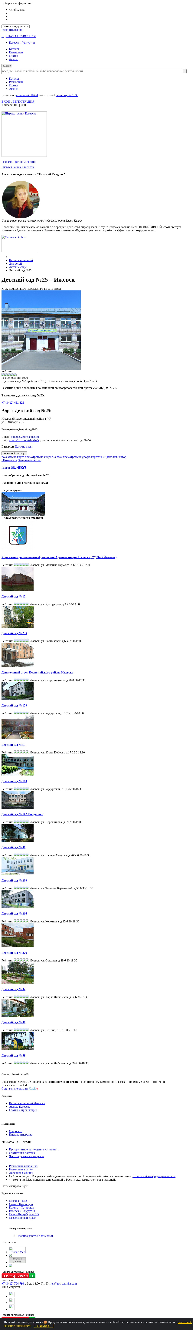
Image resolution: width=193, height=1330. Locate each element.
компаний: (27, 95)
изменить (12, 29)
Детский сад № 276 (14, 952)
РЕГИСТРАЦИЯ (23, 101)
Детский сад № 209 (14, 880)
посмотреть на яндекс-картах (43, 456)
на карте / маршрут (14, 453)
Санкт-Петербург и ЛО (24, 1214)
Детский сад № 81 (13, 847)
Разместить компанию (23, 1166)
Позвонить (9, 460)
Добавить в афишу (21, 1172)
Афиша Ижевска (19, 1106)
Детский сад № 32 (13, 989)
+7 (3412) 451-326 (13, 402)
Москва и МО (18, 1200)
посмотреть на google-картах (81, 456)
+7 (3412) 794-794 (13, 1283)
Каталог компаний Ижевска (27, 1103)
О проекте (15, 1131)
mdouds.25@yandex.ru (25, 436)
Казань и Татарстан (21, 1207)
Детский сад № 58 (13, 1055)
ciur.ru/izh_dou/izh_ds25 (24, 440)
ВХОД (6, 101)
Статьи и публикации (23, 1110)
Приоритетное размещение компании (33, 1149)
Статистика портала (22, 1152)
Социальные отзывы (20, 1088)
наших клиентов (18, 167)
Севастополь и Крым (22, 1217)
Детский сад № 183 (14, 781)
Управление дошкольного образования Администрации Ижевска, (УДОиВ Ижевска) (59, 557)
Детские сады (18, 267)
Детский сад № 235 (14, 633)
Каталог (14, 49)
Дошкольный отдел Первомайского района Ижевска (37, 672)
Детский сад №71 (13, 744)
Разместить (16, 52)
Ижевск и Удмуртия (22, 42)
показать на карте (13, 456)
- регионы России (19, 161)
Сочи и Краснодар (21, 1204)
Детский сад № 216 (14, 913)
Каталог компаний (21, 260)
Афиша (13, 59)
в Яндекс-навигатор (113, 456)
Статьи (13, 55)
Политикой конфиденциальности (153, 1176)
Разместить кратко (21, 1169)
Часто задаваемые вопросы (26, 1156)
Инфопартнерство (20, 1134)
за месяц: (67, 95)
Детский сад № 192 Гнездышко (22, 814)
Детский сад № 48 (13, 1022)
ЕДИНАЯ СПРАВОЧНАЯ (19, 36)
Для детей (15, 263)
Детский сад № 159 (14, 705)
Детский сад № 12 (13, 596)
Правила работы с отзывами (35, 1235)
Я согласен (43, 1325)
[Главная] (10, 256)
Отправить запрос (29, 460)
